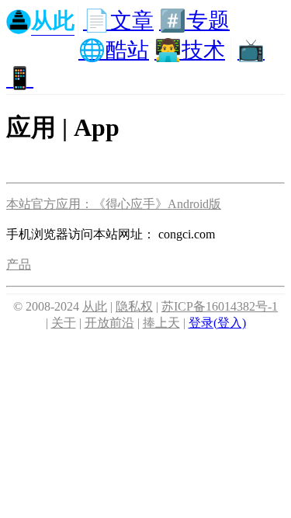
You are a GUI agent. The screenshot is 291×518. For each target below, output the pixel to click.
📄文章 (118, 21)
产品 (18, 264)
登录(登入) (217, 322)
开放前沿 (109, 322)
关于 (63, 322)
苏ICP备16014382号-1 (219, 306)
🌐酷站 (113, 50)
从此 (94, 306)
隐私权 (134, 306)
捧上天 (161, 322)
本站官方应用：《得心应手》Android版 (113, 203)
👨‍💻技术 (189, 50)
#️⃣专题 (194, 21)
